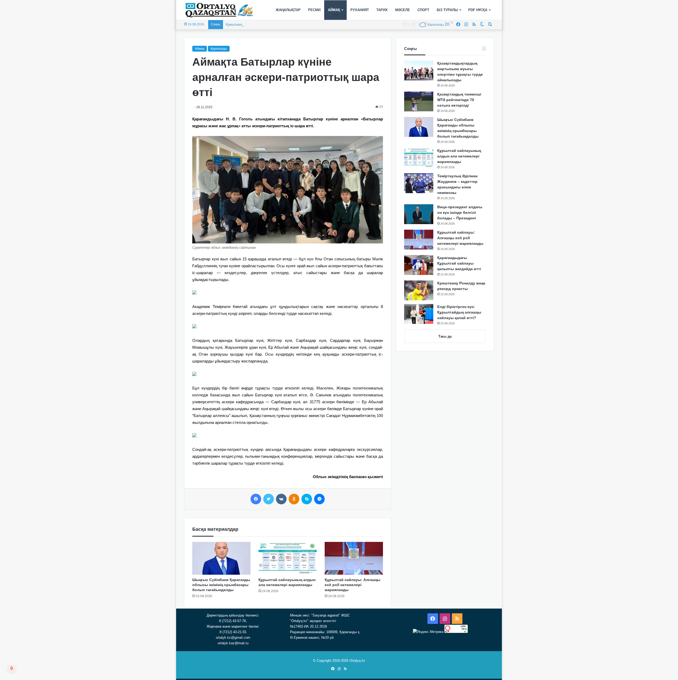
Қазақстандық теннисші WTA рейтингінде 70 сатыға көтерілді (459, 99)
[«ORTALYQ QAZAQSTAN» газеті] (219, 10)
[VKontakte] (281, 499)
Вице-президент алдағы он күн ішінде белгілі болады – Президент (459, 212)
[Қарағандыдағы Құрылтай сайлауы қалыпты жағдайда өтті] (418, 265)
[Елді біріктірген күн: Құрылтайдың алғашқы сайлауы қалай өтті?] (418, 314)
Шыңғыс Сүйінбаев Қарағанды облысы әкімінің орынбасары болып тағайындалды (221, 585)
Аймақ (334, 10)
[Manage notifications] (11, 668)
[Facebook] (256, 499)
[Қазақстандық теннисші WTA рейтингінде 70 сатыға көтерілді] (418, 101)
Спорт (423, 10)
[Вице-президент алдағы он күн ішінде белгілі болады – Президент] (418, 214)
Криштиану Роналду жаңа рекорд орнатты (259, 24)
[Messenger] (319, 499)
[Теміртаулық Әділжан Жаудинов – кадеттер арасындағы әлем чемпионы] (418, 183)
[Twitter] (268, 499)
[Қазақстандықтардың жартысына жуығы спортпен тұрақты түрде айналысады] (418, 70)
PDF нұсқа (477, 10)
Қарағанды (219, 49)
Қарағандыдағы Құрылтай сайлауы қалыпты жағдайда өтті (459, 263)
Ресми (314, 10)
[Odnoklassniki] (294, 499)
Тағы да (445, 336)
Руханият (359, 10)
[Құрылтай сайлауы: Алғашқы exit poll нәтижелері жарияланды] (354, 558)
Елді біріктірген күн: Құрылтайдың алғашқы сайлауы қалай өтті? (459, 312)
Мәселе (402, 10)
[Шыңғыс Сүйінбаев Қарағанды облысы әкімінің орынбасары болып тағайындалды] (221, 558)
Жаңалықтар (288, 10)
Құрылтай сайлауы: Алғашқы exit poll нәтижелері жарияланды (352, 585)
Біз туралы (447, 10)
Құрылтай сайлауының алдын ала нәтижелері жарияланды (459, 156)
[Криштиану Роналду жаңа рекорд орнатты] (418, 290)
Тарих (382, 10)
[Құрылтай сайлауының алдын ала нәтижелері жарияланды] (287, 558)
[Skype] (306, 499)
